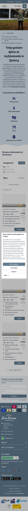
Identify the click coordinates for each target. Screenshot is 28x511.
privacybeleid (17, 255)
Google (22, 255)
